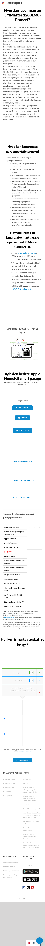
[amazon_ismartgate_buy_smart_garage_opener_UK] (22, 486)
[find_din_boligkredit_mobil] (22, 650)
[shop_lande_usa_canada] (22, 412)
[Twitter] (28, 887)
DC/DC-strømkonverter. (22, 289)
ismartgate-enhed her (27, 253)
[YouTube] (32, 887)
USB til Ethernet (9, 617)
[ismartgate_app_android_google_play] (30, 871)
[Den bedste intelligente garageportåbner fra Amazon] (22, 450)
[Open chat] (39, 940)
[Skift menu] (41, 3)
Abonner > (28, 865)
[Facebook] (23, 887)
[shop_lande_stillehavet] (23, 434)
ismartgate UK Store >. (22, 497)
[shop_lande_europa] (22, 422)
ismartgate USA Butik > (22, 461)
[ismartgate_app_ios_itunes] (30, 879)
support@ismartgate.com (24, 751)
